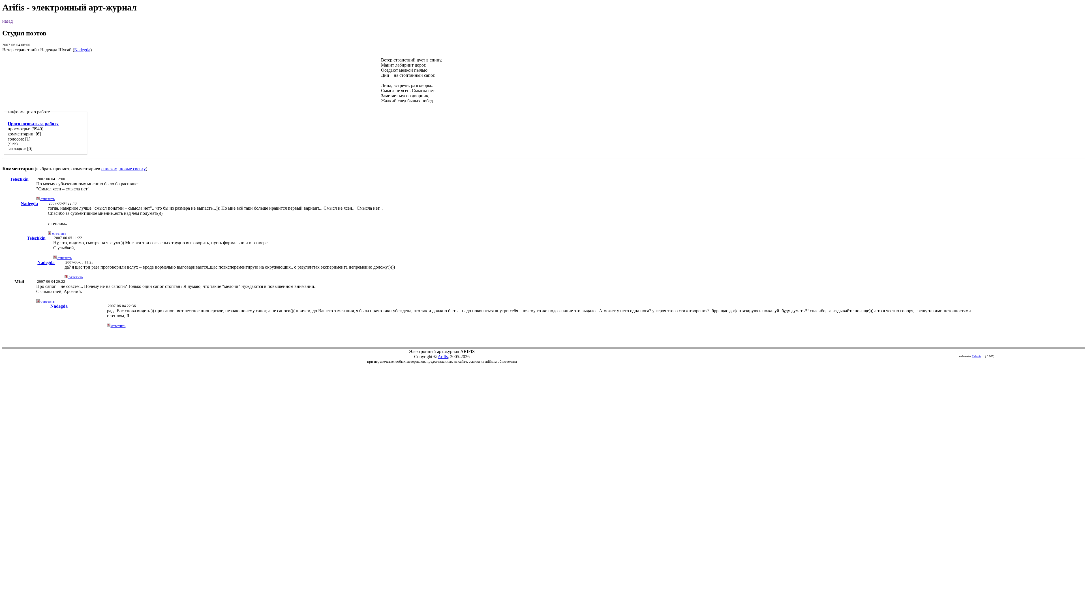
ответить (47, 199)
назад (7, 21)
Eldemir (976, 356)
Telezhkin (19, 179)
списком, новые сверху (123, 168)
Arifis (443, 356)
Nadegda (82, 49)
